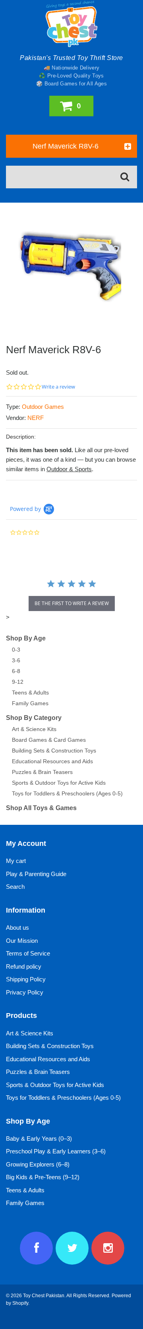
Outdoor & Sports (69, 469)
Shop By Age (26, 638)
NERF (35, 417)
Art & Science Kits (34, 729)
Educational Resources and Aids (52, 761)
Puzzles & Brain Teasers (42, 772)
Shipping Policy (26, 979)
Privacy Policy (24, 992)
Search (15, 886)
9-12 (17, 682)
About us (17, 927)
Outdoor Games (43, 406)
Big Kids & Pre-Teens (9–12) (42, 1177)
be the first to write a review (72, 603)
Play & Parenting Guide (36, 874)
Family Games (30, 703)
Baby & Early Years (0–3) (39, 1138)
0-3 (16, 649)
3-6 (16, 660)
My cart (16, 860)
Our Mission (22, 940)
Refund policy (23, 966)
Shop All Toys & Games (41, 808)
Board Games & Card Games (49, 740)
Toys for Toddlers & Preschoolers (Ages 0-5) (67, 793)
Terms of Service (28, 953)
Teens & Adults (30, 692)
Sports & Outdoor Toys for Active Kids (59, 783)
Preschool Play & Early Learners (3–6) (56, 1151)
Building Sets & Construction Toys (54, 750)
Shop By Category (34, 717)
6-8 (16, 671)
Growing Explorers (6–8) (38, 1164)
